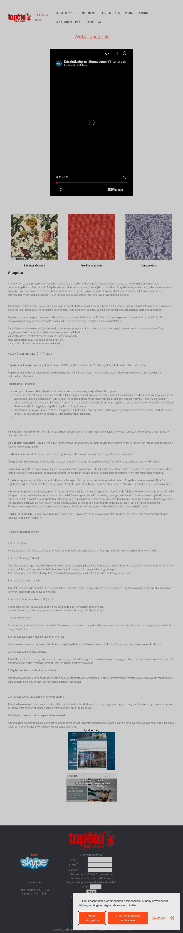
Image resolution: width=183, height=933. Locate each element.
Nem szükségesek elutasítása (128, 918)
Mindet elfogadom (92, 918)
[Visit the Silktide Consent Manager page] (172, 918)
